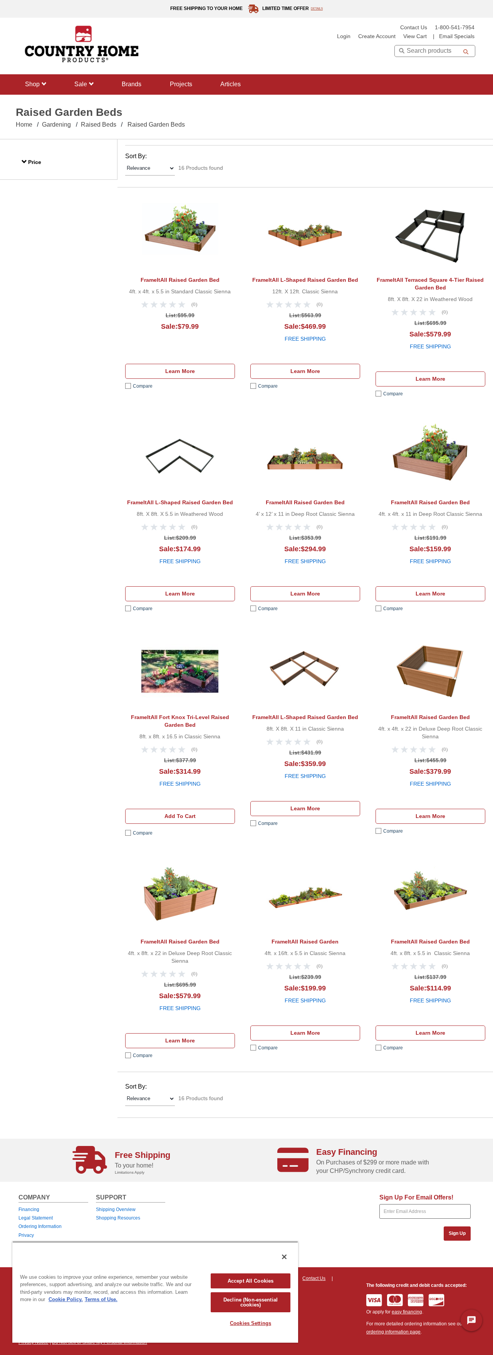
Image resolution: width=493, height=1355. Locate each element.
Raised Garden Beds (156, 124)
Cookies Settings (250, 1323)
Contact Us (413, 27)
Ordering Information (40, 1226)
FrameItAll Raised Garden (305, 941)
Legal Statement (35, 1218)
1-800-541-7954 (455, 27)
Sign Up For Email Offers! (416, 1197)
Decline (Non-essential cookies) (250, 1302)
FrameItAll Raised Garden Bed (180, 280)
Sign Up (457, 1233)
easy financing (407, 1312)
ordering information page (393, 1332)
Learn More (180, 371)
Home (24, 124)
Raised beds (98, 124)
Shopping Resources (118, 1218)
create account (377, 36)
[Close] (284, 1256)
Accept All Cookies (250, 1281)
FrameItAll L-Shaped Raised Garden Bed (305, 280)
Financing (28, 1209)
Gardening (56, 124)
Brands (131, 84)
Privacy (26, 1235)
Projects (181, 84)
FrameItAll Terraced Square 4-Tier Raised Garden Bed (430, 284)
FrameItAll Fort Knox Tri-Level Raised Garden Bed (180, 721)
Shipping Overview (116, 1209)
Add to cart (180, 816)
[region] (155, 1292)
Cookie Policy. (66, 1299)
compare (143, 386)
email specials (457, 36)
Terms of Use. (101, 1299)
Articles (230, 84)
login (343, 36)
